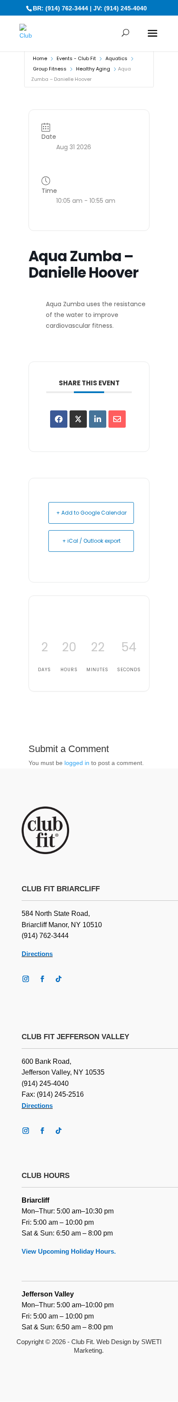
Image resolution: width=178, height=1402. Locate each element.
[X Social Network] (78, 419)
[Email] (117, 419)
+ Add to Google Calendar (91, 512)
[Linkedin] (97, 419)
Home (40, 58)
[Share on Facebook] (58, 419)
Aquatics (116, 58)
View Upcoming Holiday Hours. (69, 1251)
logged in (76, 762)
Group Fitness (50, 68)
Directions (37, 953)
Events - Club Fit (76, 58)
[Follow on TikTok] (58, 979)
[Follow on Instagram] (25, 979)
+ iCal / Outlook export (91, 540)
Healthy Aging (93, 68)
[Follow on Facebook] (41, 979)
